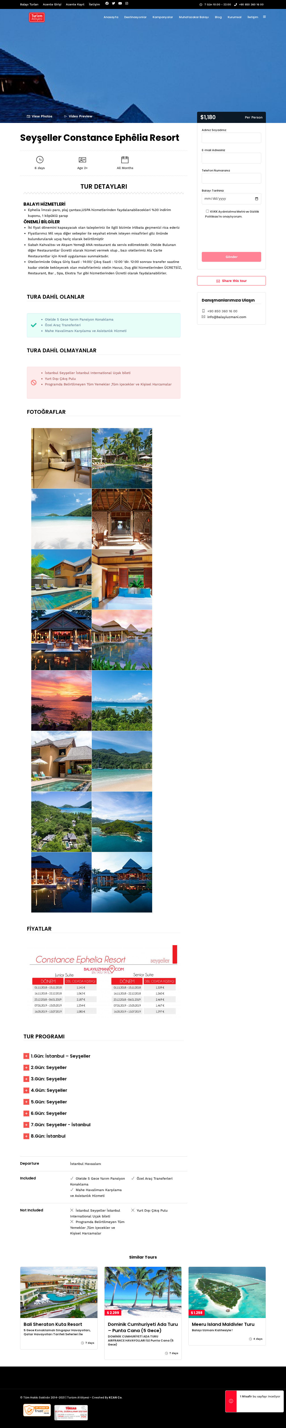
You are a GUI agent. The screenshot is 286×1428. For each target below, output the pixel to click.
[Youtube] (120, 3)
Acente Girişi (52, 4)
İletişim (94, 4)
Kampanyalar (163, 17)
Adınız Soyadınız (214, 130)
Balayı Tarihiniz (213, 190)
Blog (218, 17)
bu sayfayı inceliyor (260, 1396)
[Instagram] (126, 3)
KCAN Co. (115, 1397)
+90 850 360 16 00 (251, 4)
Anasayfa (111, 17)
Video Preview (80, 116)
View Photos (42, 116)
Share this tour (234, 281)
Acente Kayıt (75, 4)
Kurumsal (235, 17)
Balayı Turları (29, 4)
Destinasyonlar (135, 17)
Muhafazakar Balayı (194, 17)
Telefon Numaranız (216, 170)
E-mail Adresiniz (213, 150)
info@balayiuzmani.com (226, 317)
